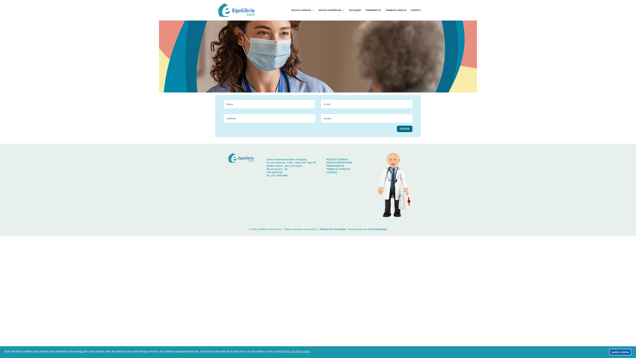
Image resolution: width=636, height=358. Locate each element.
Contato (416, 10)
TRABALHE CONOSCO (338, 169)
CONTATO (331, 172)
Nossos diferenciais (330, 10)
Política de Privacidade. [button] (297, 351)
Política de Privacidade (332, 229)
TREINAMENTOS (335, 165)
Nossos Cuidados (301, 10)
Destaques (355, 10)
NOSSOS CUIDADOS (337, 159)
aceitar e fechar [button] (620, 352)
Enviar (405, 129)
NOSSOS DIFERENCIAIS (339, 162)
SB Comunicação (377, 229)
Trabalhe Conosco (396, 10)
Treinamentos (373, 10)
